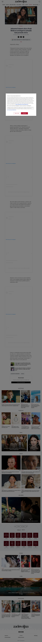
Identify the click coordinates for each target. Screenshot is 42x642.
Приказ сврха (17, 113)
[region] (21, 104)
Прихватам (24, 113)
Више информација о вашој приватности (22, 104)
